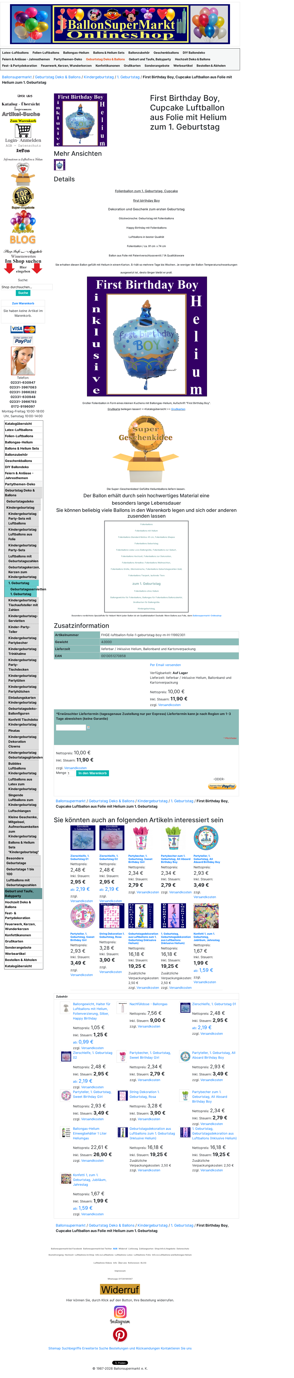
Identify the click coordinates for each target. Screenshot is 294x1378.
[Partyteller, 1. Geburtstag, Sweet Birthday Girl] (83, 916)
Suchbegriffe (71, 1348)
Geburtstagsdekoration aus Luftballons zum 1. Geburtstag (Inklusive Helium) (143, 938)
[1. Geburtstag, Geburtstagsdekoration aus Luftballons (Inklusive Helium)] (174, 916)
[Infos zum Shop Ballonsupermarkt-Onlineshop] (23, 96)
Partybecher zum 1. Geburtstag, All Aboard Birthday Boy (175, 859)
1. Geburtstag (128, 77)
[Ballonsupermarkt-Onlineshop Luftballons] (120, 24)
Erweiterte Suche (95, 1348)
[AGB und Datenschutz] (23, 145)
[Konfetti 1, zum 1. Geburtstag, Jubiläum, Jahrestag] (207, 916)
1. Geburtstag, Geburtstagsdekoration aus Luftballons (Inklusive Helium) (176, 938)
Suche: (23, 280)
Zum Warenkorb (23, 303)
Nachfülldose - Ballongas (148, 1004)
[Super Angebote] (23, 198)
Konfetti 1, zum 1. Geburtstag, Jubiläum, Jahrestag (207, 936)
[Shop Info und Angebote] (23, 251)
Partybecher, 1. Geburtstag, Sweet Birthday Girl (140, 859)
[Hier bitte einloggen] (23, 140)
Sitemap (54, 1348)
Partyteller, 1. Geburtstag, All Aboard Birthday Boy (207, 859)
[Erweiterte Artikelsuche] (21, 114)
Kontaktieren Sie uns (176, 1348)
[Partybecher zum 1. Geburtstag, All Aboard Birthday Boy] (174, 838)
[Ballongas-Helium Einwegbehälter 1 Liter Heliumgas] (65, 1132)
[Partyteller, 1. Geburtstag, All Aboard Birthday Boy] (207, 838)
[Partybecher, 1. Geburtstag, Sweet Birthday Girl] (141, 838)
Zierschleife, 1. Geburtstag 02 (108, 857)
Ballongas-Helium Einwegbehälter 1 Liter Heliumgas (90, 1133)
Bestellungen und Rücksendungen (134, 1348)
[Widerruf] (120, 1289)
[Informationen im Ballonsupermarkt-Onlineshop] (23, 151)
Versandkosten (169, 705)
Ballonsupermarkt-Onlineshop (207, 615)
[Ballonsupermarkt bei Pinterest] (120, 1334)
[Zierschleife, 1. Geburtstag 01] (83, 838)
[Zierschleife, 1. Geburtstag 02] (112, 838)
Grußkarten (178, 409)
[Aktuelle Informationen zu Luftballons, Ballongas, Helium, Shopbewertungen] (23, 256)
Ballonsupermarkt (17, 77)
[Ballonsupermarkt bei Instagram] (120, 1315)
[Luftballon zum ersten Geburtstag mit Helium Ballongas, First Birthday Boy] (59, 164)
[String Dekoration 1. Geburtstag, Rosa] (112, 916)
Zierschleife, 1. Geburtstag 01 (79, 857)
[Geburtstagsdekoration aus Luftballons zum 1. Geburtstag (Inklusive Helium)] (141, 916)
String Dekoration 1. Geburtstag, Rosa (112, 935)
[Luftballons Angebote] (23, 221)
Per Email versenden (165, 665)
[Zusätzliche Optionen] (23, 340)
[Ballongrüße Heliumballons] (23, 174)
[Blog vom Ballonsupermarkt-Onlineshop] (23, 239)
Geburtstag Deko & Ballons (58, 77)
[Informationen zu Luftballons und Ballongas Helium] (23, 159)
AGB (115, 1248)
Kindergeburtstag (99, 77)
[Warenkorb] (23, 130)
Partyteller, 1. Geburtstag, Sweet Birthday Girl (82, 936)
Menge (61, 773)
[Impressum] (21, 109)
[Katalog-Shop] (21, 104)
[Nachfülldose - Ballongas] (122, 1008)
